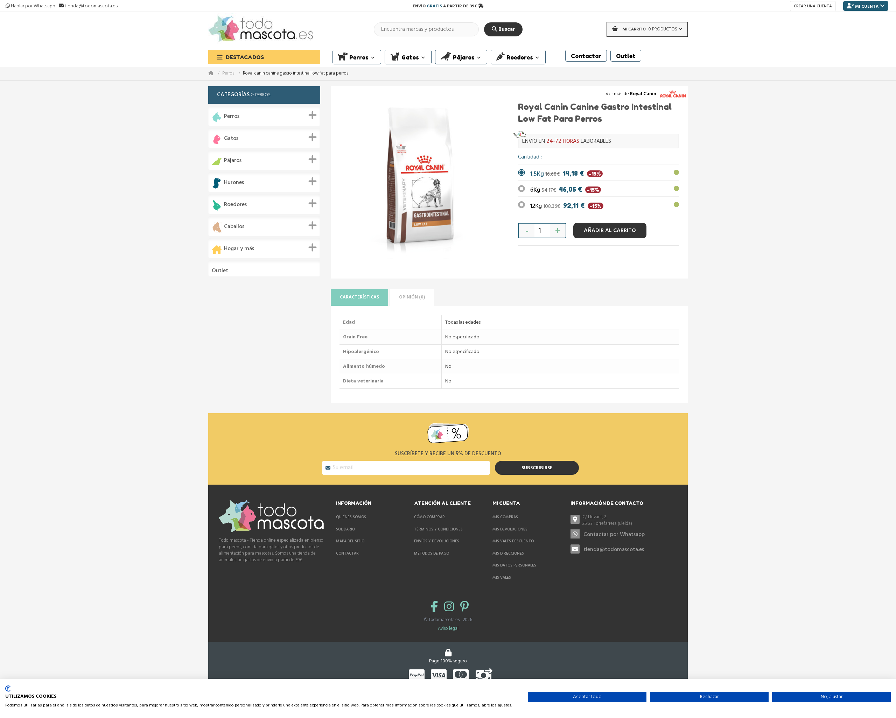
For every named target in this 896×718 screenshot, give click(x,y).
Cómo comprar (429, 517)
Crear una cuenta (813, 6)
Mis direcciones (508, 553)
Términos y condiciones (438, 529)
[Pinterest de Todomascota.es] (464, 608)
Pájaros (232, 161)
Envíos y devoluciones (436, 541)
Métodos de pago (431, 553)
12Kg (566, 206)
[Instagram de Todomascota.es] (450, 608)
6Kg (564, 190)
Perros (228, 73)
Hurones (234, 183)
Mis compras (505, 517)
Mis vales (501, 578)
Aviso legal (448, 628)
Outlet (220, 271)
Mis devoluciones (509, 529)
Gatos (231, 139)
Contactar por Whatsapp (614, 534)
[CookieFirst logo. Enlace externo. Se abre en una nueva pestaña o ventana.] (7, 688)
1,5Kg (565, 174)
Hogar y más (239, 249)
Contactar (347, 553)
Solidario (345, 529)
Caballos (234, 227)
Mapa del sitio (350, 541)
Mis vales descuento (513, 541)
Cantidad (529, 157)
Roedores (235, 205)
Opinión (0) (412, 297)
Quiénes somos (351, 517)
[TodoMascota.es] (260, 29)
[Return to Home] (215, 73)
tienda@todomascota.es (613, 549)
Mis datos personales (514, 565)
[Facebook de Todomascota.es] (436, 608)
